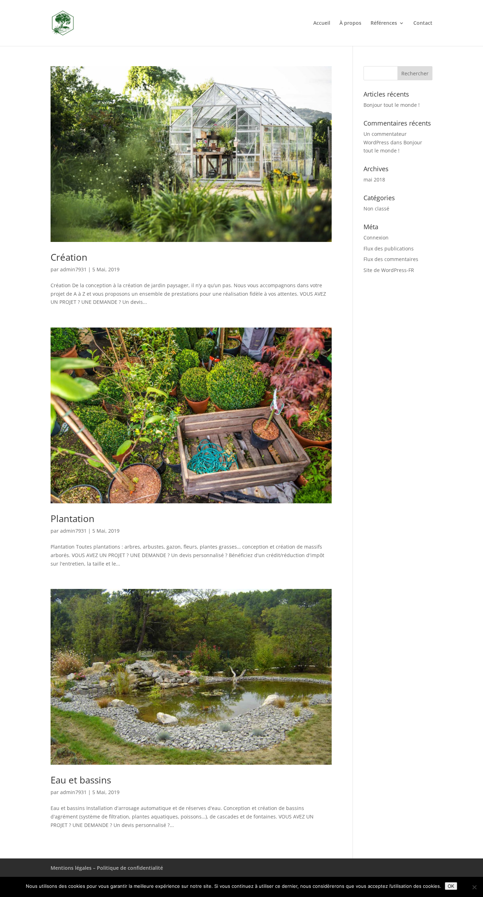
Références (384, 23)
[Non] (474, 887)
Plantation (72, 518)
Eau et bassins (81, 780)
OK (451, 886)
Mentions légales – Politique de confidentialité (107, 867)
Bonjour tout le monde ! (391, 105)
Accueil (321, 23)
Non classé (376, 208)
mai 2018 (374, 179)
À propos (350, 23)
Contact (422, 23)
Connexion (376, 237)
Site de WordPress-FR (388, 270)
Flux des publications (388, 248)
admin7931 (73, 269)
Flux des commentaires (390, 259)
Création (69, 257)
